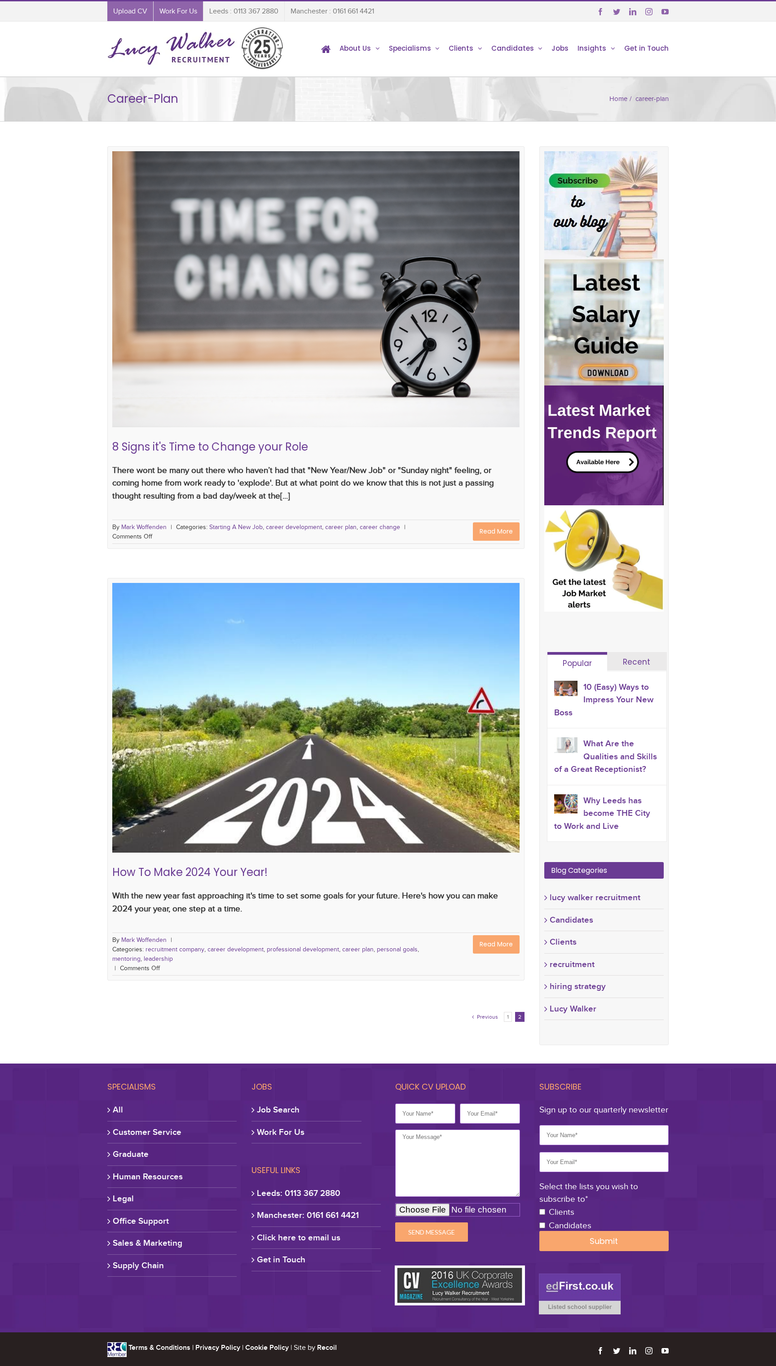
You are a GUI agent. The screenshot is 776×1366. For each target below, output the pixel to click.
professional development (305, 725)
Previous (485, 1017)
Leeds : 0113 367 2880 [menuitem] (243, 11)
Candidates (571, 919)
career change (392, 295)
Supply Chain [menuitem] (138, 1265)
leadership (472, 725)
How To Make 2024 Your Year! (316, 710)
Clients (563, 941)
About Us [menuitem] (355, 48)
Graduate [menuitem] (131, 1154)
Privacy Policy (217, 1348)
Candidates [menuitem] (512, 48)
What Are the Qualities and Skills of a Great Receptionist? (605, 756)
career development (305, 295)
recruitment (572, 964)
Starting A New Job (246, 295)
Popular (577, 663)
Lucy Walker (573, 1008)
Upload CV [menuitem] (130, 11)
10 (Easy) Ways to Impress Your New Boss (603, 699)
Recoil (327, 1348)
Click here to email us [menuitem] (298, 1237)
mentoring (439, 725)
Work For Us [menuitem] (178, 11)
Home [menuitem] (326, 48)
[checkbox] (604, 1219)
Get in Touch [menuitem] (646, 48)
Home (618, 98)
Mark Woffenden (144, 527)
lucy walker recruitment (595, 897)
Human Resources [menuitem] (148, 1176)
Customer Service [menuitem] (147, 1132)
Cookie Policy (267, 1348)
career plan (352, 295)
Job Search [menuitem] (278, 1109)
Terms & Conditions (159, 1348)
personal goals (400, 725)
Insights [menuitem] (592, 48)
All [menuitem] (118, 1109)
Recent (636, 662)
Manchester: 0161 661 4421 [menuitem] (308, 1215)
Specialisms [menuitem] (410, 48)
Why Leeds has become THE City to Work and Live (602, 813)
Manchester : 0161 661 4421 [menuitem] (332, 11)
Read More (496, 531)
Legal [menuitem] (123, 1198)
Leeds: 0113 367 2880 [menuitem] (298, 1193)
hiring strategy (578, 986)
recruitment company (175, 725)
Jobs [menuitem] (560, 48)
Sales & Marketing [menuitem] (147, 1243)
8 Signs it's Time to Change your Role (316, 281)
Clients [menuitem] (461, 48)
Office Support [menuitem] (141, 1221)
